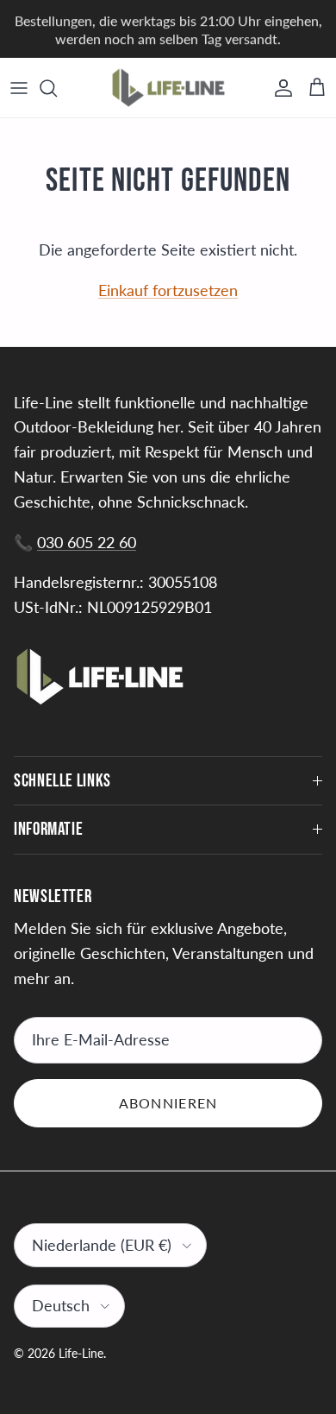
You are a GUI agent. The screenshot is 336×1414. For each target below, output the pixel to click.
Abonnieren (168, 1103)
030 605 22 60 (86, 542)
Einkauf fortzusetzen (168, 290)
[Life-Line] (168, 87)
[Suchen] (57, 88)
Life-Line (81, 1353)
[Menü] (19, 88)
